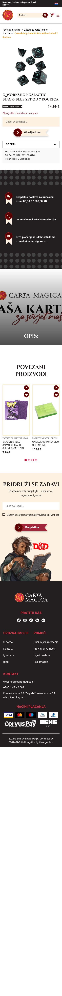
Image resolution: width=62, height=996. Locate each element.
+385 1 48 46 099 (13, 687)
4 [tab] (36, 460)
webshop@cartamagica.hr (19, 681)
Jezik (57, 4)
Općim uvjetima (27, 515)
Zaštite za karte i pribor (36, 29)
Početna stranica (11, 29)
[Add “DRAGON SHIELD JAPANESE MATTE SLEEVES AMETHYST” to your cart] (26, 387)
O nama (8, 642)
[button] (26, 395)
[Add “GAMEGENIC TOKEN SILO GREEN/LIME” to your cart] (56, 387)
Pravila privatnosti (44, 648)
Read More (16, 419)
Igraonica (8, 655)
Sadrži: (11, 144)
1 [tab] (26, 460)
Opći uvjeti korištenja (46, 642)
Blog (6, 661)
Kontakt (8, 648)
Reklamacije (41, 661)
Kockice (6, 33)
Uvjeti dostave (42, 655)
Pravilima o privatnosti (47, 515)
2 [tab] (29, 460)
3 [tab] (33, 460)
